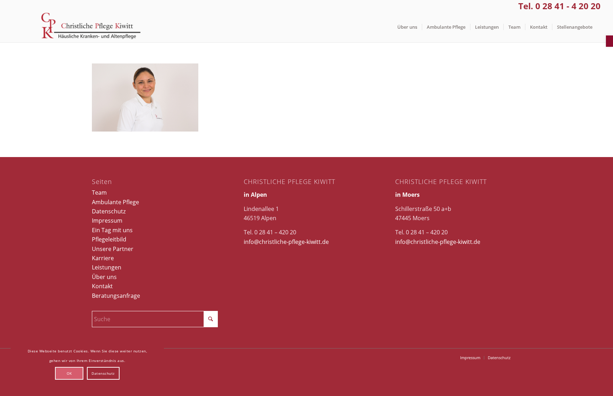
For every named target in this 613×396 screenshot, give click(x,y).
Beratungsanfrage (116, 296)
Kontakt (102, 286)
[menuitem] (407, 27)
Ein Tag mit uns (112, 230)
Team (99, 192)
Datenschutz (109, 211)
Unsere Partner (112, 249)
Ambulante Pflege (115, 202)
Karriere (103, 258)
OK (69, 373)
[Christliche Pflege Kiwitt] (91, 27)
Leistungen (106, 267)
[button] (609, 41)
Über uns (104, 277)
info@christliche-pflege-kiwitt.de (286, 242)
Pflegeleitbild (109, 239)
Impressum (107, 220)
